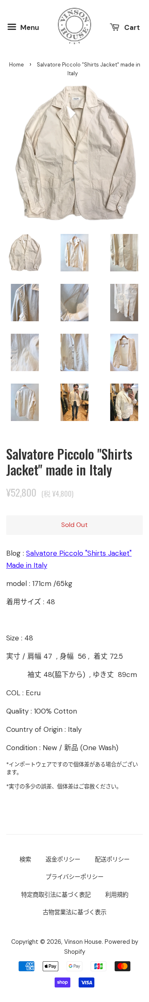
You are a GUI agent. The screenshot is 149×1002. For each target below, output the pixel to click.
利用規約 (116, 895)
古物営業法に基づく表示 (74, 912)
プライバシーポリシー (74, 877)
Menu (29, 27)
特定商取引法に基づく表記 (56, 895)
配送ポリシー (112, 859)
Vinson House (83, 941)
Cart (131, 27)
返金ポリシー (63, 859)
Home (16, 64)
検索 (25, 859)
